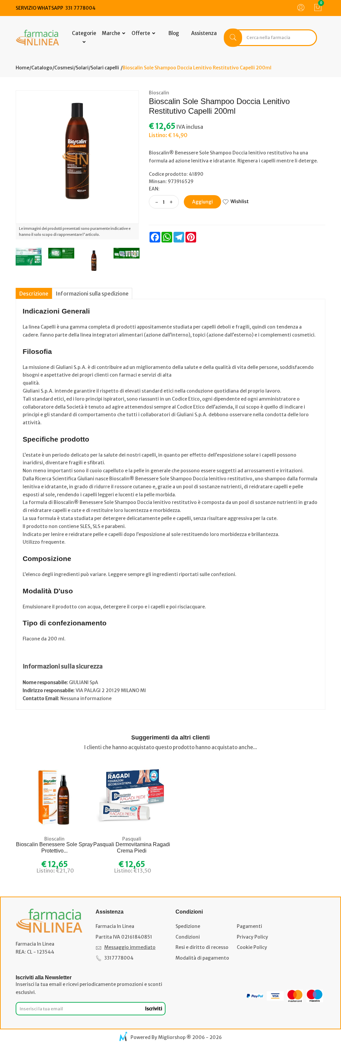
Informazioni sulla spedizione (92, 293)
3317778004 (119, 958)
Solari (82, 68)
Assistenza (204, 33)
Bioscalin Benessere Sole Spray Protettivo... (54, 848)
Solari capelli (105, 68)
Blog (174, 33)
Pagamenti (249, 926)
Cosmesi (64, 68)
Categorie (84, 33)
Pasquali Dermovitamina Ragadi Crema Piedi (131, 848)
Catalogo (41, 68)
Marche (111, 33)
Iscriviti (153, 1009)
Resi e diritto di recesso (201, 947)
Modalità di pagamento (202, 958)
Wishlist (239, 201)
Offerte (141, 33)
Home (22, 68)
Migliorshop (171, 1037)
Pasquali (131, 839)
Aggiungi (202, 202)
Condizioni (187, 937)
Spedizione (187, 926)
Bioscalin (159, 93)
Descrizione (33, 293)
